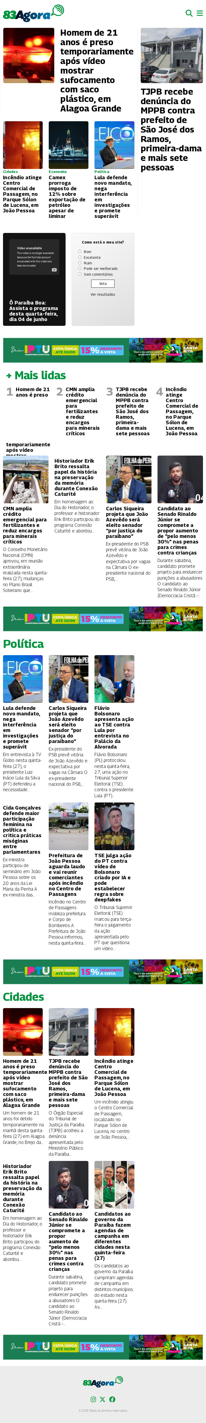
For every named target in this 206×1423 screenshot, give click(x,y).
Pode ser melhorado (101, 268)
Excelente (92, 257)
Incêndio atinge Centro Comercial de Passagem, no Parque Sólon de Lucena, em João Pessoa (182, 411)
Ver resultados (103, 294)
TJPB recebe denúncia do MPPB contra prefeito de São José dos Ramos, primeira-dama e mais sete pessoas (133, 411)
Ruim (88, 263)
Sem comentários (98, 274)
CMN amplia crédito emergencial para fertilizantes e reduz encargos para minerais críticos (83, 411)
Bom (87, 252)
